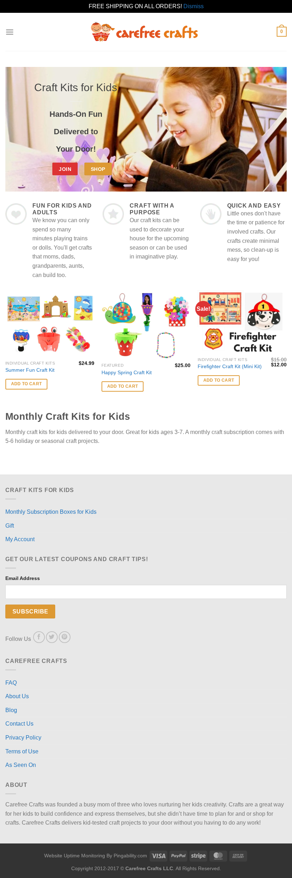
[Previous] (5, 349)
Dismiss (193, 6)
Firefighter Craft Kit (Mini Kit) (230, 366)
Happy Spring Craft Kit (126, 372)
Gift (9, 526)
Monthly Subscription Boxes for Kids (51, 512)
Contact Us (19, 724)
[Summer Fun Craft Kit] (49, 323)
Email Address (22, 578)
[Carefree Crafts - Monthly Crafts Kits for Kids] (146, 32)
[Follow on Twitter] (52, 637)
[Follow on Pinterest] (65, 637)
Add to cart (26, 384)
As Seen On (20, 765)
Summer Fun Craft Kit (29, 370)
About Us (17, 696)
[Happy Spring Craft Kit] (146, 324)
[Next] (286, 349)
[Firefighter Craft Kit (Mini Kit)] (242, 321)
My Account (20, 539)
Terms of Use (21, 751)
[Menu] (9, 32)
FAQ (11, 683)
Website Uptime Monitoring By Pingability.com (95, 855)
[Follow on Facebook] (39, 637)
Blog (11, 710)
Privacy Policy (23, 738)
